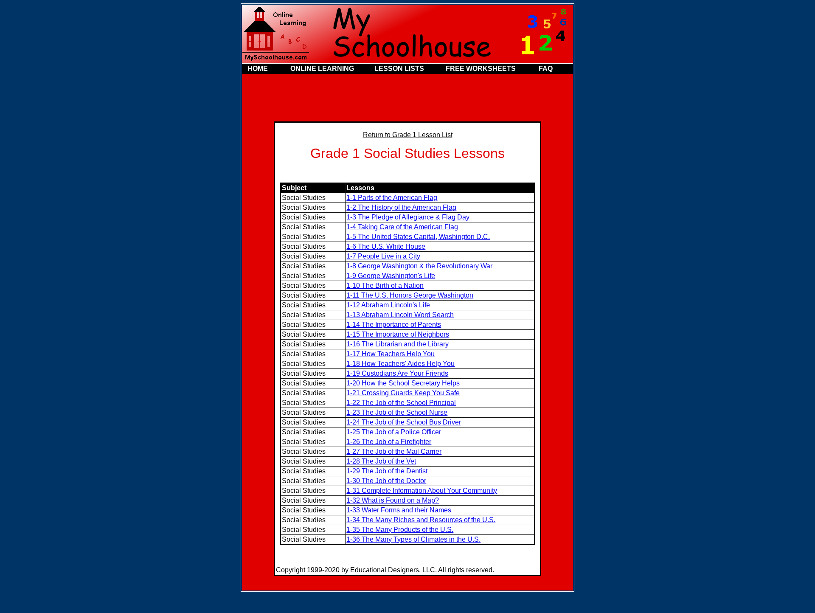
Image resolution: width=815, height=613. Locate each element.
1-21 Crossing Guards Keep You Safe (403, 392)
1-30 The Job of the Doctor (386, 480)
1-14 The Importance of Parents (393, 324)
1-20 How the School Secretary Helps (403, 383)
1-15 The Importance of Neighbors (397, 334)
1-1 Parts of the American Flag (391, 197)
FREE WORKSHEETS (481, 68)
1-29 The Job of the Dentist (386, 471)
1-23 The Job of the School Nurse (396, 412)
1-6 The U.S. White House (385, 246)
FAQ (546, 68)
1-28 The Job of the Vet (381, 461)
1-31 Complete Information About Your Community (421, 490)
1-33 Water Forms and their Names (398, 510)
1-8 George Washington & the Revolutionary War (419, 266)
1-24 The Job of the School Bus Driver (403, 422)
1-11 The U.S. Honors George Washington (409, 295)
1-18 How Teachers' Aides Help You (400, 363)
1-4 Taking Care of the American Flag (402, 227)
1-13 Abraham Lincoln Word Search (400, 314)
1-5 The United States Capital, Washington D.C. (418, 236)
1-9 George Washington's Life (390, 275)
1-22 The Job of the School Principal (401, 402)
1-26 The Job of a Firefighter (388, 441)
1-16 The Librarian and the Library (397, 344)
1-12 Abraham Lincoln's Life (388, 305)
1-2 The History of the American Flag (401, 207)
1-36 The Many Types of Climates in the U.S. (413, 539)
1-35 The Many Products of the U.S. (399, 529)
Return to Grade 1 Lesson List (407, 134)
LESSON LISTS (399, 68)
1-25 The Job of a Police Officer (393, 432)
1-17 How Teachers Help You (390, 353)
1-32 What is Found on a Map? (392, 500)
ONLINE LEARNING (322, 68)
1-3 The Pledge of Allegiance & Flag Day (407, 217)
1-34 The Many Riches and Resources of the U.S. (420, 519)
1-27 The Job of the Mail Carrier (393, 451)
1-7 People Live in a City (383, 256)
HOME (257, 68)
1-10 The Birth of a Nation (385, 285)
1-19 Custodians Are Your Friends (397, 373)
